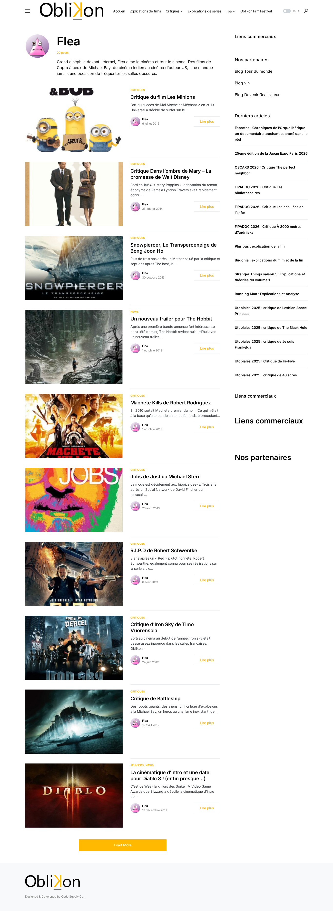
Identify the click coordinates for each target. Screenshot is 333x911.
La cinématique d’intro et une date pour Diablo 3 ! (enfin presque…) (169, 775)
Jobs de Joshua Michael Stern (165, 477)
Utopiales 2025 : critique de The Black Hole (271, 327)
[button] (27, 11)
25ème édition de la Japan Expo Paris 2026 (271, 153)
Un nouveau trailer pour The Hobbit (171, 319)
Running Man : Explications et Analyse (267, 294)
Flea (145, 119)
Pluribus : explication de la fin (260, 246)
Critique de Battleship (155, 698)
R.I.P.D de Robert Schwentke (163, 550)
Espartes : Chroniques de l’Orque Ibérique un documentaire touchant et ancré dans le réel (271, 133)
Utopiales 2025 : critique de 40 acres (266, 375)
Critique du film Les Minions (162, 97)
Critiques (137, 90)
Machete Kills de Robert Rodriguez (170, 403)
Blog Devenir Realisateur (257, 94)
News (134, 311)
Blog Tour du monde (253, 71)
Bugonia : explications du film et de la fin (269, 260)
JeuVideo (137, 765)
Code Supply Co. (72, 896)
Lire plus (207, 121)
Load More (122, 845)
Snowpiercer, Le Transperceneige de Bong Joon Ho (173, 248)
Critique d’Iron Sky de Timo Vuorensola (162, 627)
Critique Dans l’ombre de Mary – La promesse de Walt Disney (170, 174)
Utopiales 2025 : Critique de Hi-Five (265, 361)
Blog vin (242, 82)
